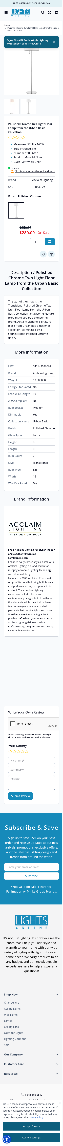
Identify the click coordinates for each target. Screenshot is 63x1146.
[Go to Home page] (20, 12)
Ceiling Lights (12, 1008)
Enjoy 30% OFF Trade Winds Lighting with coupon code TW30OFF (27, 42)
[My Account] (49, 12)
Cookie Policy (36, 1117)
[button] (31, 994)
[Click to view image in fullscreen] (31, 67)
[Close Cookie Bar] (60, 1103)
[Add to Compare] (51, 254)
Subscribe (31, 876)
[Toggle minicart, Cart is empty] (56, 12)
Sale (6, 1045)
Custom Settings (31, 1137)
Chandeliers (11, 1002)
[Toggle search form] (43, 12)
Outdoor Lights (13, 1033)
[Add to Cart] (50, 241)
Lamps (8, 1021)
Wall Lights (11, 1015)
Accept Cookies (31, 1126)
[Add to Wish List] (43, 254)
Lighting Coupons (15, 1039)
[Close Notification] (54, 42)
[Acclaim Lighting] (31, 529)
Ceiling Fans (11, 1027)
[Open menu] (6, 13)
